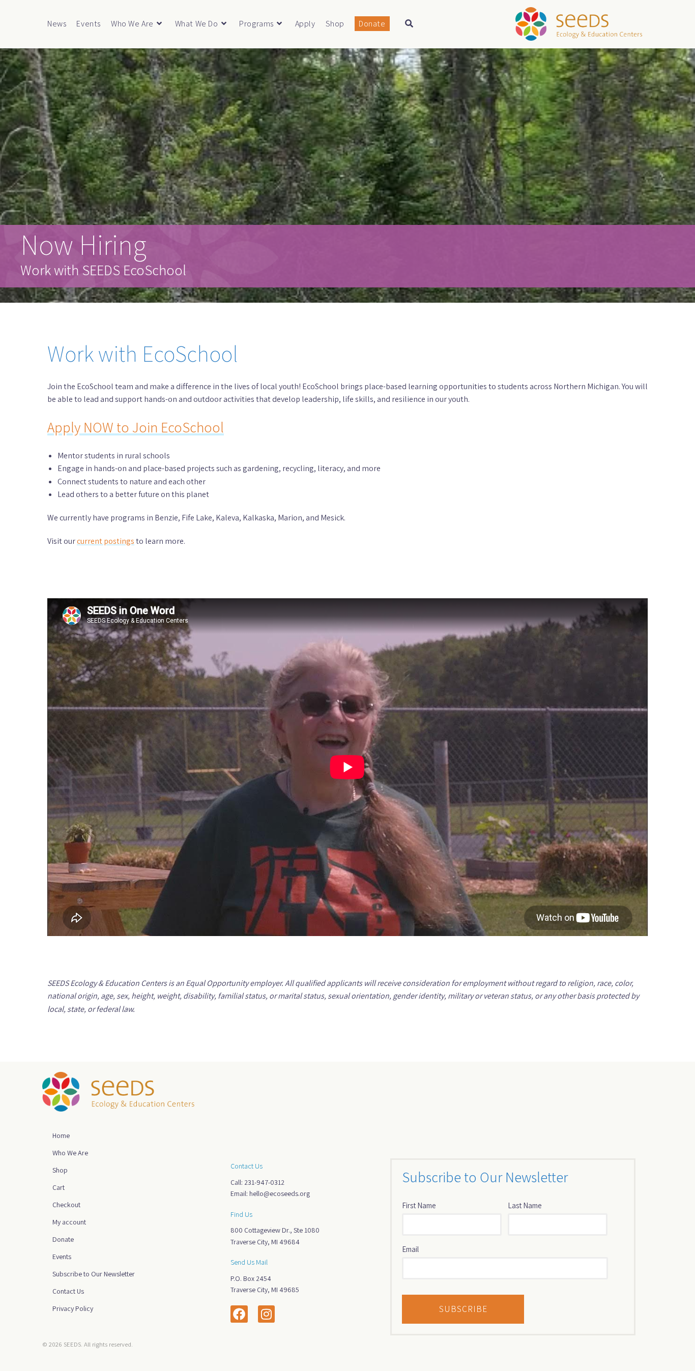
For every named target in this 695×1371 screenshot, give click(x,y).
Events (61, 1256)
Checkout (66, 1204)
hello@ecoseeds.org (279, 1193)
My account (69, 1222)
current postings (105, 541)
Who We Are (70, 1152)
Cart (58, 1187)
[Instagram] (266, 1314)
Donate (63, 1239)
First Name (419, 1205)
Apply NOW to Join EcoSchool (135, 427)
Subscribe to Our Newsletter (93, 1273)
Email (410, 1249)
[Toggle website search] (409, 24)
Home (61, 1135)
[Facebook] (239, 1314)
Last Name (525, 1205)
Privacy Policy (72, 1308)
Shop (60, 1170)
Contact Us (68, 1291)
